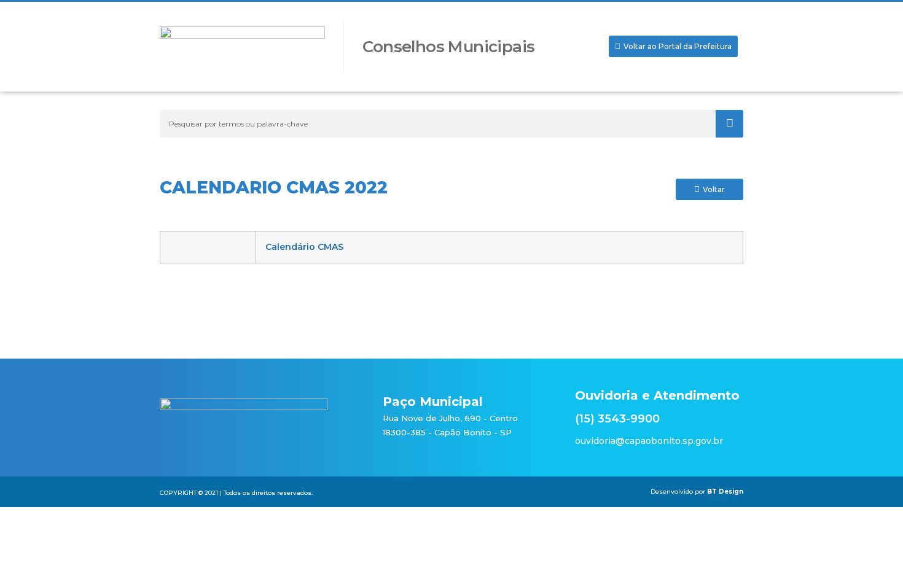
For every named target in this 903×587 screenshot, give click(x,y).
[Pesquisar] (729, 124)
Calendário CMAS (304, 246)
